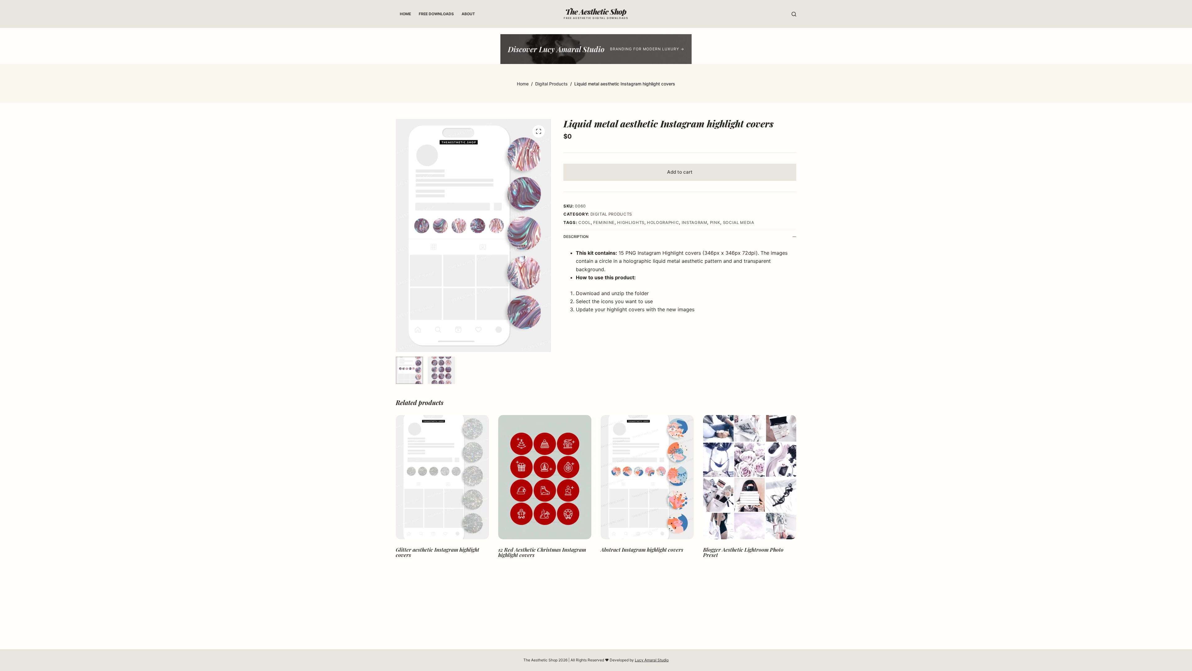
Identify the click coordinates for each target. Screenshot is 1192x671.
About (468, 13)
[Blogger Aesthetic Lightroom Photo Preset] (749, 477)
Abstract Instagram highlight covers (642, 549)
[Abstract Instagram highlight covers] (647, 477)
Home (405, 13)
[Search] (794, 14)
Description (576, 236)
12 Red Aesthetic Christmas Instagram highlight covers (542, 552)
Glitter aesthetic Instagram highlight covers (437, 552)
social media (738, 222)
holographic (663, 222)
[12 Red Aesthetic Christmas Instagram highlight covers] (544, 477)
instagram (694, 222)
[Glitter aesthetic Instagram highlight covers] (442, 477)
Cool (584, 222)
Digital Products (611, 214)
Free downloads (436, 13)
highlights (630, 222)
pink (715, 222)
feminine (604, 222)
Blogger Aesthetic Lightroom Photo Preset (743, 552)
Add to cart (680, 172)
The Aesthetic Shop (595, 11)
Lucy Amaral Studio (652, 660)
